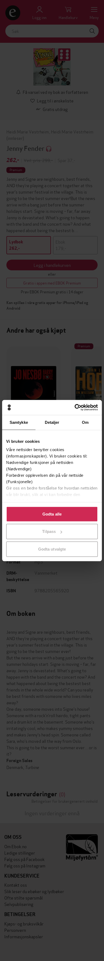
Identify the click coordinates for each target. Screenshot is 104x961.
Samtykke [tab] (19, 422)
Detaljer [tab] (52, 422)
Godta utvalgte (52, 549)
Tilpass (49, 531)
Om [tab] (85, 422)
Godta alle (52, 514)
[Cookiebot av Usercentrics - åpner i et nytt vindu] (75, 407)
